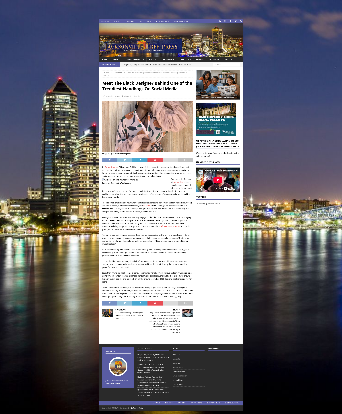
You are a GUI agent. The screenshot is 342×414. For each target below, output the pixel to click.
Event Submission (181, 21)
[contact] (220, 21)
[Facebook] (230, 21)
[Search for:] (226, 64)
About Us (105, 21)
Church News (178, 384)
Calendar (214, 59)
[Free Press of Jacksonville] (171, 55)
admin (126, 96)
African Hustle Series (170, 226)
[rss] (240, 21)
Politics (153, 59)
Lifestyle (184, 59)
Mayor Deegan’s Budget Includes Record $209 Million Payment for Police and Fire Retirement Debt (153, 357)
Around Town (178, 380)
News (115, 59)
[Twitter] (235, 21)
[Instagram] (225, 21)
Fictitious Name (162, 21)
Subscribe (130, 21)
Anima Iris (178, 182)
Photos (228, 59)
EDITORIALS (168, 59)
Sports (199, 59)
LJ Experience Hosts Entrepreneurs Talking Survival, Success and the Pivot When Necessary (153, 392)
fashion (147, 205)
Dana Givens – (112, 167)
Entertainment (133, 59)
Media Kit (117, 21)
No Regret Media (137, 408)
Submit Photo (145, 21)
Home (104, 59)
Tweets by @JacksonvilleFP (208, 203)
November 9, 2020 (113, 96)
